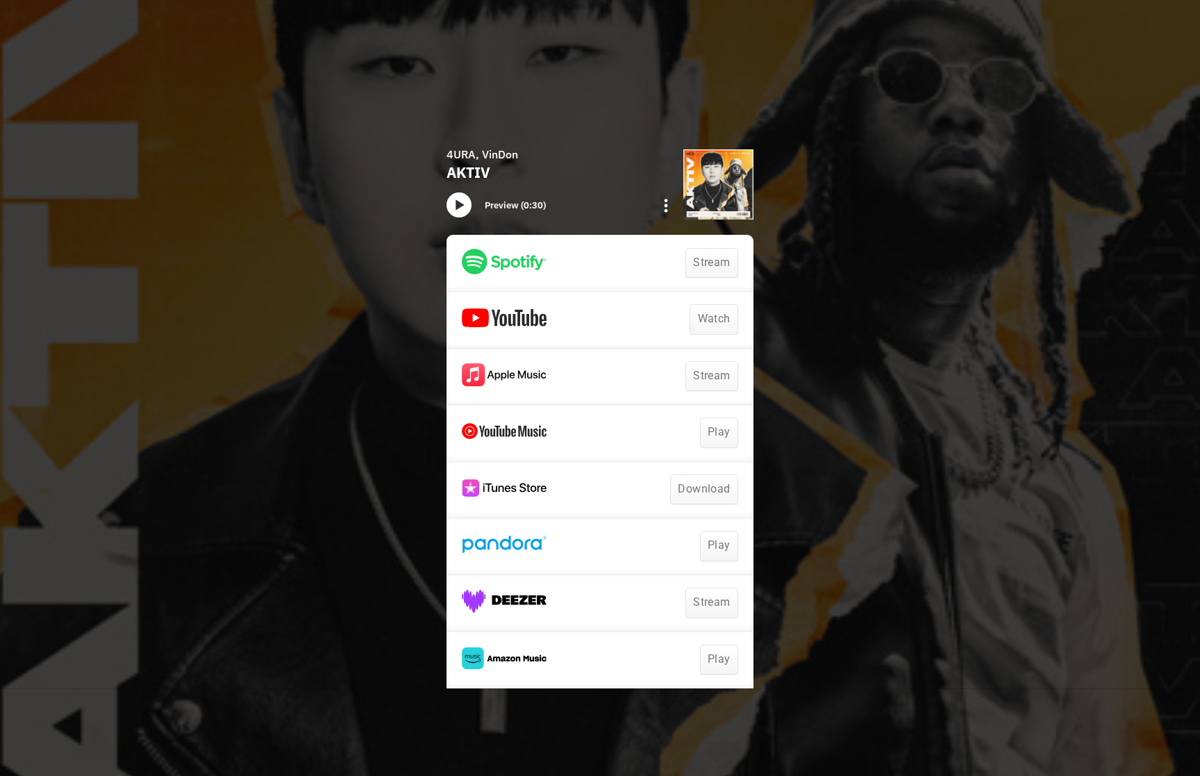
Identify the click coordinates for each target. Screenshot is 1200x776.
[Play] (459, 204)
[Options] (666, 205)
